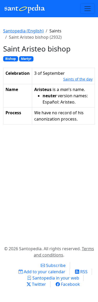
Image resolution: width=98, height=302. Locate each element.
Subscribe (55, 265)
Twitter (38, 284)
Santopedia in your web (55, 278)
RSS (83, 272)
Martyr (26, 58)
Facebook (70, 284)
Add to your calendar (44, 272)
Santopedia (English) (23, 31)
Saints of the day (78, 79)
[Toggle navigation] (87, 8)
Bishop (10, 58)
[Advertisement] (49, 184)
